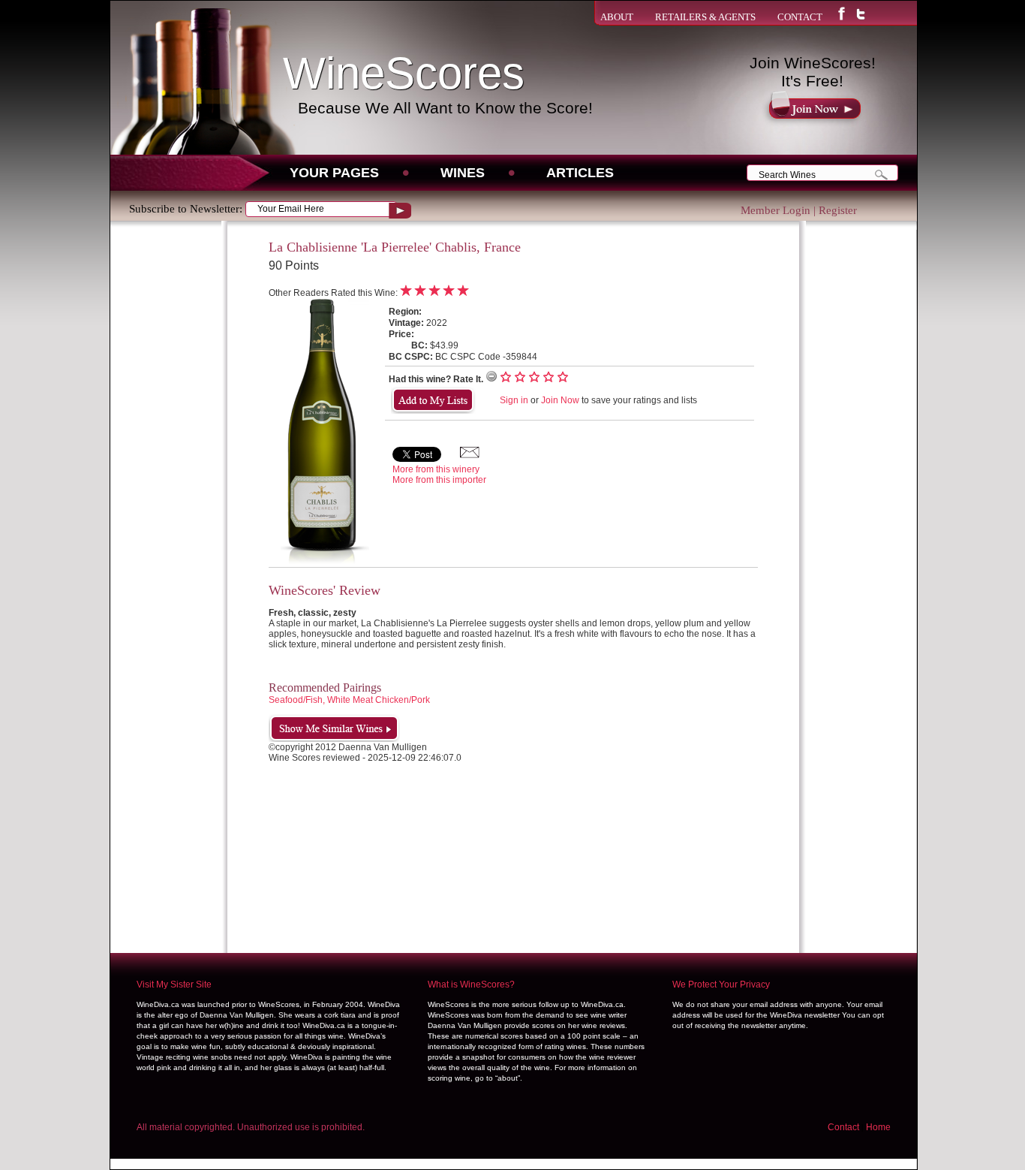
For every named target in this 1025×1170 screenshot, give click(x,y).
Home (878, 1127)
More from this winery (435, 469)
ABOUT (616, 17)
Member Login (775, 210)
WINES (462, 172)
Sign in (514, 400)
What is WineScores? (471, 984)
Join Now (560, 400)
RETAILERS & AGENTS (705, 17)
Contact (843, 1127)
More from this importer (439, 480)
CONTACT (799, 17)
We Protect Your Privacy (721, 984)
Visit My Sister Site (174, 984)
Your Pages (334, 172)
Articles (580, 172)
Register (838, 210)
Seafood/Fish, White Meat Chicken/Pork (349, 700)
